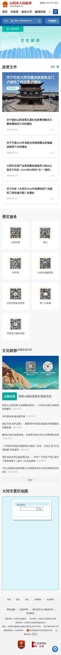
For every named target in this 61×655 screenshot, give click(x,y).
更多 (53, 66)
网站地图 (11, 609)
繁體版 (42, 3)
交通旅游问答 (24, 349)
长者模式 (52, 21)
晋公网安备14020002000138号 (40, 630)
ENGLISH (50, 3)
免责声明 (24, 609)
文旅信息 (9, 396)
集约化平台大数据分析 (43, 609)
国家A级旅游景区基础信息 (35, 396)
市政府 (15, 11)
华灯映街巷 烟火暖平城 (13, 416)
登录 (56, 3)
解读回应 (40, 11)
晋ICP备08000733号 (51, 626)
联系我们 (30, 613)
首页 (5, 11)
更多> (30, 480)
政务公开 (26, 11)
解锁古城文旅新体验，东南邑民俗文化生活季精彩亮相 (30, 434)
